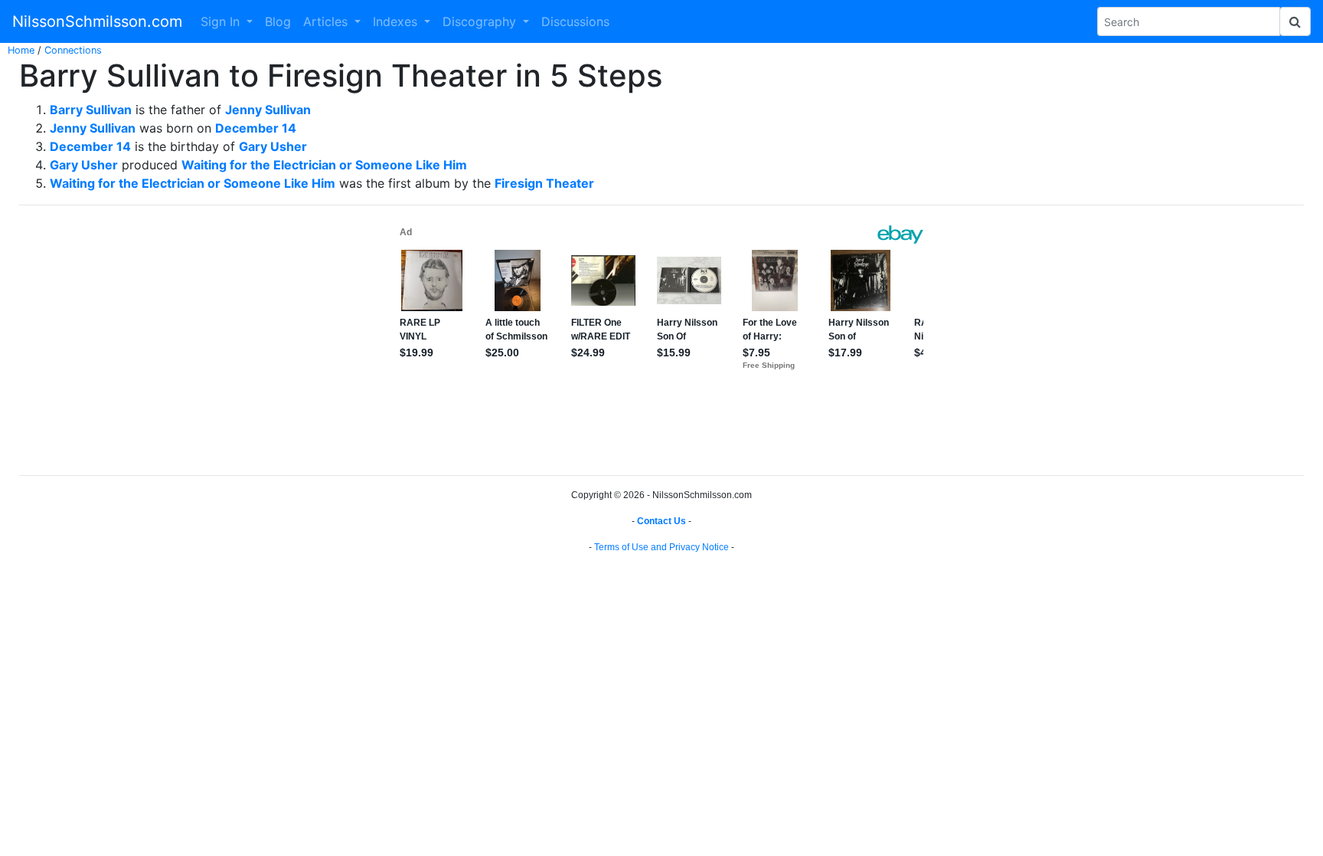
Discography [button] (481, 21)
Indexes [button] (397, 21)
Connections (73, 50)
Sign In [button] (222, 21)
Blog (278, 21)
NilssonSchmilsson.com (97, 21)
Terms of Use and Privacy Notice (661, 547)
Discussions (575, 21)
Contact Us (661, 521)
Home (21, 50)
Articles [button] (327, 21)
